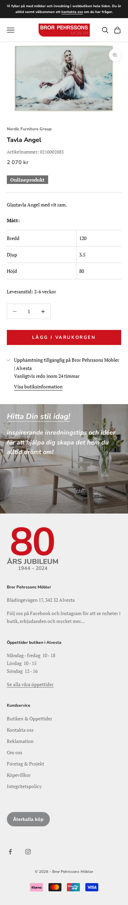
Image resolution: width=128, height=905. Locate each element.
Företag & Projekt (25, 763)
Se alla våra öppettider (30, 684)
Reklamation (20, 741)
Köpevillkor (19, 775)
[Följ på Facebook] (10, 851)
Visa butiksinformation (38, 386)
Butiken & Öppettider (29, 718)
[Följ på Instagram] (28, 851)
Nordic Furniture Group (29, 129)
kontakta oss (72, 12)
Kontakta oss (20, 730)
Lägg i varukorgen (64, 337)
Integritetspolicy (24, 786)
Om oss (14, 752)
